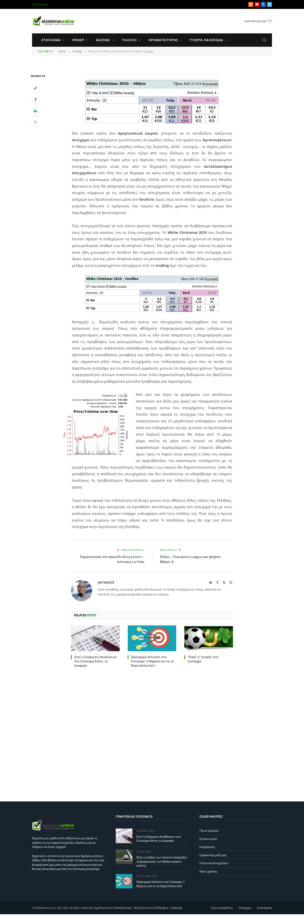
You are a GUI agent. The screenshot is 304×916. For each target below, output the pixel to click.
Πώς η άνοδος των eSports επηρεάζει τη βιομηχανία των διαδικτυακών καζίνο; (106, 5)
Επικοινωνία (208, 839)
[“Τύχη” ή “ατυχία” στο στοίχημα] (208, 638)
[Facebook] (35, 99)
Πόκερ (78, 40)
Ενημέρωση (207, 847)
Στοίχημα (51, 40)
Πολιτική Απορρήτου (213, 863)
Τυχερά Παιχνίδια (206, 40)
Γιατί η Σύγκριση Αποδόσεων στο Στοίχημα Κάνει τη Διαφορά (95, 661)
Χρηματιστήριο (163, 40)
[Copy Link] (35, 88)
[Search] (264, 40)
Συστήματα (264, 908)
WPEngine (161, 908)
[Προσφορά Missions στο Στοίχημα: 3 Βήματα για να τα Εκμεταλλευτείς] (152, 638)
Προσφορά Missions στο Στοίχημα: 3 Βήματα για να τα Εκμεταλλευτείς (152, 661)
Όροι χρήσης (208, 871)
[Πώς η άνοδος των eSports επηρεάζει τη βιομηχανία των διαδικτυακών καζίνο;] (124, 856)
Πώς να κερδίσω (222, 908)
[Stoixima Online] (53, 21)
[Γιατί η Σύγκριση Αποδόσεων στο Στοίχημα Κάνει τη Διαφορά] (95, 638)
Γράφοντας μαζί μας (212, 855)
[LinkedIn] (35, 110)
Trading (129, 40)
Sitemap (176, 908)
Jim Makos (106, 582)
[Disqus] (152, 733)
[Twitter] (35, 122)
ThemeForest (122, 908)
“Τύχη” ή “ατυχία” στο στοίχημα (203, 659)
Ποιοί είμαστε (209, 831)
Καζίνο (103, 40)
